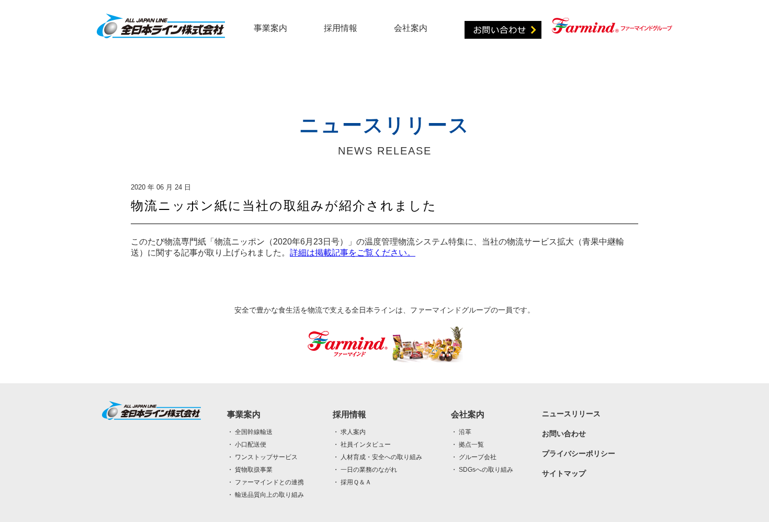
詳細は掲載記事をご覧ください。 (352, 252)
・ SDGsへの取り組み (482, 469)
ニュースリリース (571, 413)
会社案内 (410, 28)
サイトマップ (564, 473)
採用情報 (340, 28)
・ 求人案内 (349, 432)
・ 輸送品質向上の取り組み (265, 494)
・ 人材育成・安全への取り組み (377, 457)
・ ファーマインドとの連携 (265, 482)
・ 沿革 (461, 432)
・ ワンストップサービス (262, 457)
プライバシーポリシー (578, 453)
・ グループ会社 (473, 457)
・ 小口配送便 (246, 444)
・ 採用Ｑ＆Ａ (352, 482)
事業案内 (270, 28)
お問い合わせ (564, 433)
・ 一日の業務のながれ (365, 469)
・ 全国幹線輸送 (250, 432)
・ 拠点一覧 (467, 444)
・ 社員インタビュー (362, 444)
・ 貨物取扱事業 (250, 469)
